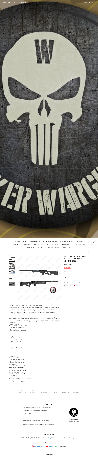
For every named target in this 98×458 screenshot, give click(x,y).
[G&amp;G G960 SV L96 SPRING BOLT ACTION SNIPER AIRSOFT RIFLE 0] (12, 258)
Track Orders (43, 392)
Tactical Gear (26, 244)
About (9, 2)
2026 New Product (20, 241)
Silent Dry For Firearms (50, 241)
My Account (33, 392)
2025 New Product (34, 241)
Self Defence (79, 241)
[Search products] (94, 242)
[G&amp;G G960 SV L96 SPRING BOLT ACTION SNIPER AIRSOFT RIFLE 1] (12, 265)
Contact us (23, 2)
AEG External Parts (66, 244)
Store (4, 2)
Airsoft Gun (16, 244)
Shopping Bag (65, 392)
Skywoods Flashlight (66, 241)
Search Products (22, 392)
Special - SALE (66, 247)
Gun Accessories (38, 244)
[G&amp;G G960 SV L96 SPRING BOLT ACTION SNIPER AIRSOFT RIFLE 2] (12, 271)
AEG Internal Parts (52, 244)
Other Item (30, 247)
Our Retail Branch (53, 247)
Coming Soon (41, 247)
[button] (68, 278)
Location (16, 2)
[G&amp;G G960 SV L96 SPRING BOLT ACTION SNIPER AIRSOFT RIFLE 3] (12, 278)
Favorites (54, 392)
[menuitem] (86, 252)
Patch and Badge (80, 244)
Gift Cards (76, 392)
